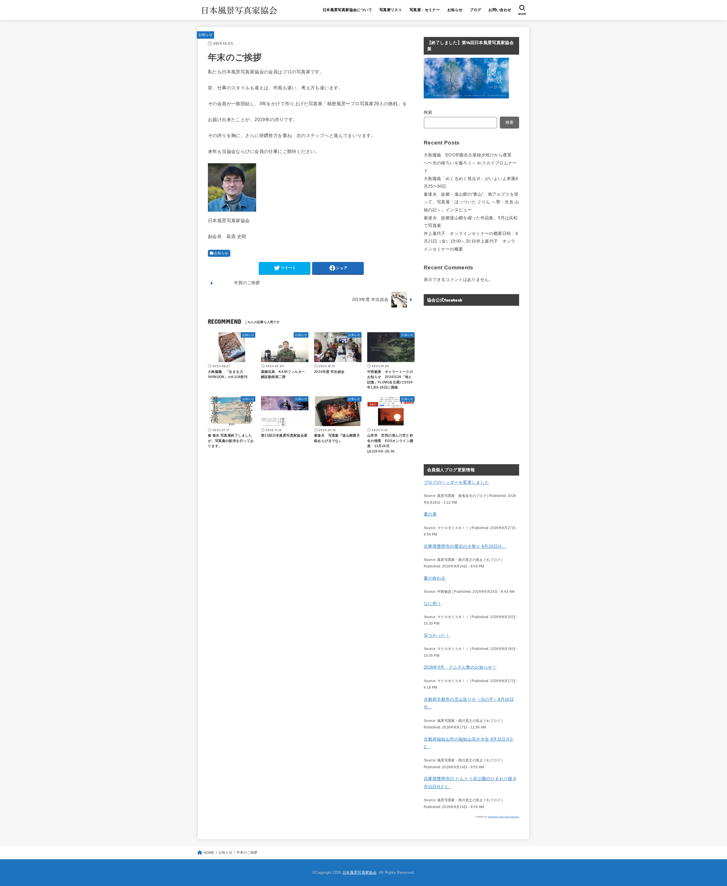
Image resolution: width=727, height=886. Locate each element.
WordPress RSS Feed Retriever (503, 816)
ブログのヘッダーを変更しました (456, 482)
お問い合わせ (499, 10)
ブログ (475, 10)
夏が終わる (435, 578)
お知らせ (455, 10)
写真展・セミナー (425, 10)
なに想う (432, 603)
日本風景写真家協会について (347, 10)
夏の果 (430, 514)
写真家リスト (390, 10)
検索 (428, 112)
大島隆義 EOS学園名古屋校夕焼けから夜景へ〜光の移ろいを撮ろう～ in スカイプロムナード (470, 163)
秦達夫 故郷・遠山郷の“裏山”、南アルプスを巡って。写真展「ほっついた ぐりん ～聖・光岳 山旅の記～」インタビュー (471, 202)
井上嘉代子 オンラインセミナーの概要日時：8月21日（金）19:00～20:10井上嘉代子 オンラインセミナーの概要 (471, 241)
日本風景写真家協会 (359, 872)
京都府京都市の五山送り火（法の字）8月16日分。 (469, 703)
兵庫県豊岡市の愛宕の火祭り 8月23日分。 (465, 546)
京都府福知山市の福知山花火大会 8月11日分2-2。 (469, 743)
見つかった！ (437, 635)
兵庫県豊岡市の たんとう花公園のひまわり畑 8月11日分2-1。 (470, 782)
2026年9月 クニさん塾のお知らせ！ (460, 667)
